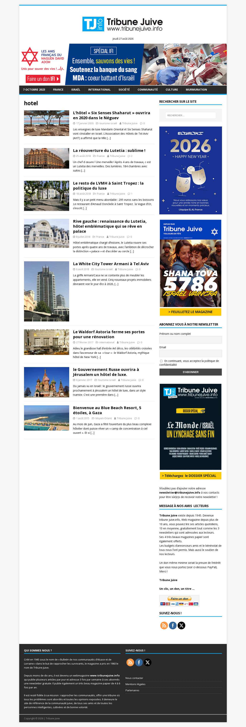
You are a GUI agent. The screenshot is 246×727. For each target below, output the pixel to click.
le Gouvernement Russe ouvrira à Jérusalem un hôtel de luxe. (106, 372)
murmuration (196, 89)
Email (162, 347)
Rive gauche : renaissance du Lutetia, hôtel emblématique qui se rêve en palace (110, 226)
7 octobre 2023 (34, 89)
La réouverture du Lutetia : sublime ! (109, 150)
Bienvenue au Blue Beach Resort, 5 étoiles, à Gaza (107, 410)
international (99, 89)
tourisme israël (108, 123)
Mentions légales (135, 684)
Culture (172, 89)
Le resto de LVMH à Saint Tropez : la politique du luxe (108, 186)
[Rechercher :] (190, 115)
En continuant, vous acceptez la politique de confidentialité (189, 363)
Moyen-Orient (104, 418)
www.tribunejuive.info (105, 675)
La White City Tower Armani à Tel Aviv (111, 263)
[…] (109, 138)
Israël (75, 89)
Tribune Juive (129, 123)
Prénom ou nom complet (175, 334)
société (124, 89)
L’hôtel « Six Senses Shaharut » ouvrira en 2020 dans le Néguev (111, 115)
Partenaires (132, 690)
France (58, 89)
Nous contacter (134, 678)
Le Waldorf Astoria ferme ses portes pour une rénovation (109, 334)
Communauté (148, 89)
